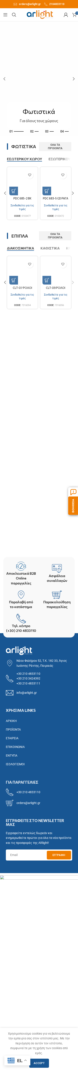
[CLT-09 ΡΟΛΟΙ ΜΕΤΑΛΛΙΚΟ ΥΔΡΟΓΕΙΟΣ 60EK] (55, 271)
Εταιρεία (12, 738)
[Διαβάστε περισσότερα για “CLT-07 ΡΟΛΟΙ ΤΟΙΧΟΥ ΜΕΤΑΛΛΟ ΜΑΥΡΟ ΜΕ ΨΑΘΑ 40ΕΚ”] (13, 280)
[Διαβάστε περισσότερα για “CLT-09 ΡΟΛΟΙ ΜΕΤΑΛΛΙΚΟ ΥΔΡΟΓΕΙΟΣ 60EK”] (46, 280)
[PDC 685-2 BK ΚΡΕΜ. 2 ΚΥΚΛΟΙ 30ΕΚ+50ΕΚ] (22, 182)
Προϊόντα (13, 729)
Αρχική (11, 721)
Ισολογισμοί (15, 764)
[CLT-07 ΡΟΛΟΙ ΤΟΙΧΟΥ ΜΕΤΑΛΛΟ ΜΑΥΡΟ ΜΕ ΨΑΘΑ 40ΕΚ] (22, 271)
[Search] (14, 14)
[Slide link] (39, 78)
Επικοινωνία (15, 747)
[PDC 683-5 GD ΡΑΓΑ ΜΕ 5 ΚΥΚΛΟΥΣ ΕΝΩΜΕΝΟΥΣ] (55, 182)
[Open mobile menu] (5, 14)
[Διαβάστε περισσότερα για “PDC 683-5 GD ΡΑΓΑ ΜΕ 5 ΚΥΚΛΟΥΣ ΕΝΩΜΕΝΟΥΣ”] (46, 191)
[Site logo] (40, 14)
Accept (39, 1063)
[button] (4, 78)
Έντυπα (11, 755)
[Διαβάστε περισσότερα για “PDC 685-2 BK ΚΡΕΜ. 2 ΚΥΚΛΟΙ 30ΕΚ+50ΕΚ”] (13, 191)
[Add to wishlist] (29, 175)
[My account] (66, 14)
